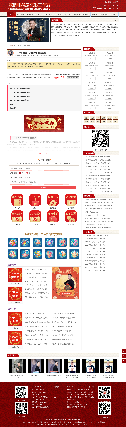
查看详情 (92, 58)
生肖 (25, 45)
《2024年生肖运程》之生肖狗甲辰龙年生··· (98, 160)
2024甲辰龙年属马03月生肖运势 (95, 258)
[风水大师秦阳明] (31, 10)
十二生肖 (58, 14)
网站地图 (72, 420)
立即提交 (44, 187)
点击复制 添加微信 (72, 77)
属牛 (98, 118)
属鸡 (103, 121)
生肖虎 (29, 45)
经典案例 (77, 14)
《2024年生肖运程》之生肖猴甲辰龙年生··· (98, 166)
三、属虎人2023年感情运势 (20, 96)
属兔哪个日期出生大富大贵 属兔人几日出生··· (37, 318)
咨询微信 (13, 108)
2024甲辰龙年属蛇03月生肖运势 (95, 254)
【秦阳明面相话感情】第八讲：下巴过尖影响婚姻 (72, 376)
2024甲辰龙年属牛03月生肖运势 (95, 242)
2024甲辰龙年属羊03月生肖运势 (95, 261)
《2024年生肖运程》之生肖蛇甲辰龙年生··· (98, 176)
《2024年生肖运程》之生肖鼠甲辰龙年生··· (98, 191)
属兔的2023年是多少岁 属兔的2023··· (37, 335)
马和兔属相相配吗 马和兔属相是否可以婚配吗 (37, 277)
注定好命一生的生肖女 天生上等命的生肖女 (98, 206)
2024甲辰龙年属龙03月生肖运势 (95, 251)
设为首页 (108, 2)
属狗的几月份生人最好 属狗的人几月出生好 (98, 199)
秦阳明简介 (31, 422)
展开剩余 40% (43, 153)
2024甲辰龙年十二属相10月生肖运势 (96, 235)
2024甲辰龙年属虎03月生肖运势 (95, 245)
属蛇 (115, 118)
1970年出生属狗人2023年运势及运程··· (64, 313)
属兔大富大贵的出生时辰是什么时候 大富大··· (64, 322)
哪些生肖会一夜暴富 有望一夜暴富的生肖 (98, 218)
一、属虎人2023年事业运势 (20, 88)
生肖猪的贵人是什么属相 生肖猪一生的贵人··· (37, 339)
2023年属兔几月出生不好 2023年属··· (37, 331)
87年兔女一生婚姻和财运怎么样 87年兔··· (64, 318)
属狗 (109, 121)
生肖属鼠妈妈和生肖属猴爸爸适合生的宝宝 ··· (99, 228)
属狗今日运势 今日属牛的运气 (35, 269)
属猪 (115, 121)
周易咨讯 (86, 14)
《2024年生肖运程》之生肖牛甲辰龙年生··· (98, 188)
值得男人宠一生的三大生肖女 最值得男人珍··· (99, 202)
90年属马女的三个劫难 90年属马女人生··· (98, 215)
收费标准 (104, 14)
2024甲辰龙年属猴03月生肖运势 (95, 264)
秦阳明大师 (21, 14)
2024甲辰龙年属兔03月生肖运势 (95, 248)
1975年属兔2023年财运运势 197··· (64, 331)
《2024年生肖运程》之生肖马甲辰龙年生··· (98, 172)
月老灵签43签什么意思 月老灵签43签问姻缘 (37, 289)
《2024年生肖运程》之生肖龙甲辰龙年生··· (98, 179)
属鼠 (86, 118)
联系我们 (114, 14)
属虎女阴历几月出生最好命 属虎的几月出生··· (37, 313)
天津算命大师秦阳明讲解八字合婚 (17, 376)
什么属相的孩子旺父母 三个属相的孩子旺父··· (64, 326)
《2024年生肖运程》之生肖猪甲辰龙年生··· (98, 157)
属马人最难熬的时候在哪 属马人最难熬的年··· (99, 209)
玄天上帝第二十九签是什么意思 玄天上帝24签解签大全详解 (37, 285)
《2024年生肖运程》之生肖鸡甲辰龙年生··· (98, 163)
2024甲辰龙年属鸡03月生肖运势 (95, 267)
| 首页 (23, 422)
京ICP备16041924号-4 (76, 407)
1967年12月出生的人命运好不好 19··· (64, 335)
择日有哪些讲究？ (36, 375)
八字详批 (30, 14)
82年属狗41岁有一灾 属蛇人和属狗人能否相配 (37, 297)
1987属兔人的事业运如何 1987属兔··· (37, 322)
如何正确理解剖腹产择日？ (54, 375)
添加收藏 (115, 2)
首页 (11, 14)
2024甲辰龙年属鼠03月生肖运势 (95, 239)
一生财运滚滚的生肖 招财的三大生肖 (96, 225)
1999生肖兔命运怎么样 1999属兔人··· (37, 344)
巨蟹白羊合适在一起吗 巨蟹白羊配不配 (37, 293)
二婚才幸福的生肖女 (91, 212)
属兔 (103, 118)
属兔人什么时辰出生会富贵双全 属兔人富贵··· (64, 344)
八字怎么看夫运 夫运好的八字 (35, 281)
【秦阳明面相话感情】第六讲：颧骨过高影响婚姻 (108, 376)
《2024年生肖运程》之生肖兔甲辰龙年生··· (98, 182)
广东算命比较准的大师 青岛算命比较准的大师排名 (37, 273)
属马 (86, 121)
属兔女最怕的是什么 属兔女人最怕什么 (37, 326)
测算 (11, 104)
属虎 (92, 118)
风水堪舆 (49, 14)
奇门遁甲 (67, 14)
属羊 (92, 121)
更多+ (116, 20)
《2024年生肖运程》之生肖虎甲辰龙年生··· (98, 185)
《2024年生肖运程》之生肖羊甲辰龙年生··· (98, 169)
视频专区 (95, 14)
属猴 (98, 121)
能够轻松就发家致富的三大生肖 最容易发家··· (99, 221)
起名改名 (39, 14)
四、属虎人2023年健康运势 (20, 100)
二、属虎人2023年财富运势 (20, 92)
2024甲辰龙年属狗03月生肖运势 (95, 270)
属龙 (109, 118)
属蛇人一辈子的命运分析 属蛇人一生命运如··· (64, 339)
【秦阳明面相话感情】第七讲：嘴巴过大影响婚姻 (90, 376)
